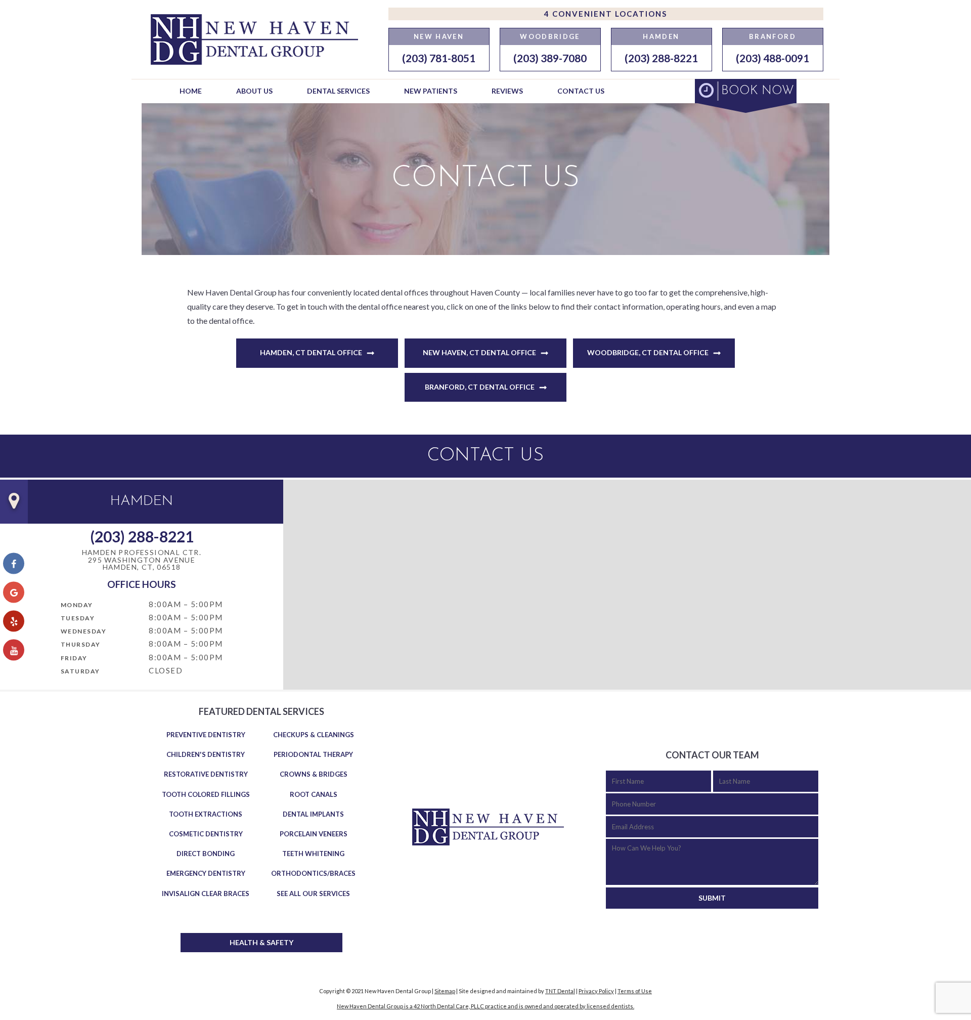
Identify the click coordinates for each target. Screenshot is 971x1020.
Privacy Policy (596, 991)
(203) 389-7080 (550, 58)
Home (191, 91)
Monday (77, 605)
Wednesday (84, 631)
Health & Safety (261, 942)
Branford (772, 36)
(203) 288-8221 (661, 58)
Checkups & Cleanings (313, 735)
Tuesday (78, 618)
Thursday (81, 644)
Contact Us (580, 91)
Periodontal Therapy (313, 754)
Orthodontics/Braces (313, 873)
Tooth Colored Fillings (206, 794)
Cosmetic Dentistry (206, 834)
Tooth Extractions (205, 814)
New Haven (439, 36)
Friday (74, 658)
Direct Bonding (205, 853)
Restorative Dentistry (206, 774)
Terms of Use (634, 991)
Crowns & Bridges (313, 774)
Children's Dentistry (205, 754)
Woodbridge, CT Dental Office (648, 352)
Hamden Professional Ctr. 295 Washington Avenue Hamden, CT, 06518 (142, 560)
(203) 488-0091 (772, 58)
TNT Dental (560, 991)
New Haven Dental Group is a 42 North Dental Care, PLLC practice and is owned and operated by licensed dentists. (485, 1006)
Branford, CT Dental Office (480, 386)
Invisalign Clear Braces (205, 893)
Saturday (80, 671)
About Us (254, 91)
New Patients (430, 91)
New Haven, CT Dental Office (479, 352)
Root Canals (313, 794)
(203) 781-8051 (438, 58)
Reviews (507, 91)
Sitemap (444, 991)
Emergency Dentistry (205, 873)
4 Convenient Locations (605, 13)
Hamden (661, 36)
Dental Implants (313, 814)
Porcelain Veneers (313, 834)
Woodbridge (550, 36)
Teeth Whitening (313, 853)
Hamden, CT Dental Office (311, 352)
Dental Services (338, 91)
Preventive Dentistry (205, 735)
